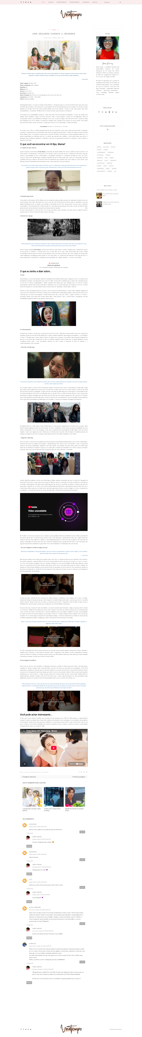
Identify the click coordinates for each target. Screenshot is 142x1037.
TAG (115, 171)
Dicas (106, 157)
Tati (30, 879)
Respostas (30, 833)
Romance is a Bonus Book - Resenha (58, 126)
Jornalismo (113, 160)
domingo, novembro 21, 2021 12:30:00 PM (42, 969)
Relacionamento (101, 171)
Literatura (86, 2)
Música (105, 165)
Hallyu (40, 772)
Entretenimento (74, 2)
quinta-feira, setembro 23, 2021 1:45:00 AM (40, 946)
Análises (99, 146)
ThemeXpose (118, 1029)
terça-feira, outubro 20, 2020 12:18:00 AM (40, 910)
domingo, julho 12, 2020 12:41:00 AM (41, 839)
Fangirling (99, 160)
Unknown (32, 824)
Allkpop (32, 130)
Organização (100, 168)
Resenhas (109, 171)
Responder (82, 831)
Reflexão (114, 168)
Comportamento (61, 2)
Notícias (111, 165)
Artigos (50, 2)
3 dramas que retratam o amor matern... (32, 809)
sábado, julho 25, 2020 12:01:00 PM (38, 882)
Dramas (54, 30)
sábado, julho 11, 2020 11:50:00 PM (37, 854)
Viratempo (45, 772)
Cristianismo (100, 155)
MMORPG (99, 165)
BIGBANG (99, 149)
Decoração (100, 157)
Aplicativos (106, 146)
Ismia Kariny (48, 37)
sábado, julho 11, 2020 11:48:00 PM (37, 826)
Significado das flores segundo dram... (74, 809)
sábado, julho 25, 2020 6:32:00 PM (41, 894)
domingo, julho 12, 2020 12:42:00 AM (41, 867)
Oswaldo (32, 943)
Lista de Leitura (100, 163)
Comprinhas (110, 152)
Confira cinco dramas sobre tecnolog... (52, 809)
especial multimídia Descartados (107, 86)
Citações (106, 149)
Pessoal (94, 2)
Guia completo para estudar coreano (107, 190)
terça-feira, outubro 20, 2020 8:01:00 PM (42, 931)
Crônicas (108, 155)
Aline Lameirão (35, 907)
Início (43, 2)
